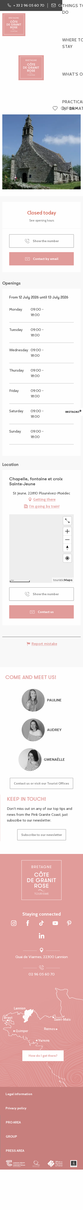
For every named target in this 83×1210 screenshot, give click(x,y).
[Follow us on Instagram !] (14, 923)
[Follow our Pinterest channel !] (69, 923)
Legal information (19, 1094)
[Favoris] (56, 108)
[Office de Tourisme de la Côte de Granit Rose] (31, 63)
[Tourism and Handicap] (74, 1164)
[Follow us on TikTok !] (41, 923)
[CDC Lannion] (15, 1164)
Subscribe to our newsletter (41, 835)
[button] (63, 109)
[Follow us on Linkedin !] (41, 936)
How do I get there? (43, 1056)
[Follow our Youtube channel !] (55, 923)
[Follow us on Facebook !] (28, 923)
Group (11, 1136)
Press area (15, 1151)
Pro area (13, 1122)
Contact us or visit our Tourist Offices (41, 783)
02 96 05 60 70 (42, 974)
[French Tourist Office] (55, 1164)
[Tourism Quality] (36, 1164)
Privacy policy (16, 1108)
